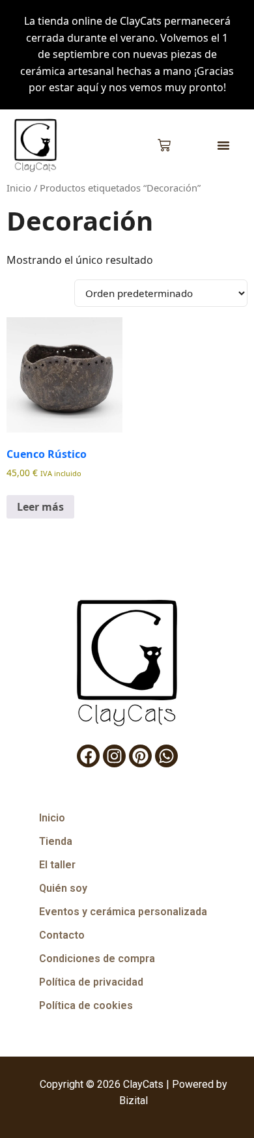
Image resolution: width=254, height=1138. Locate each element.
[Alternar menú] (223, 145)
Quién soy (63, 888)
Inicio (19, 187)
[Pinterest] (140, 756)
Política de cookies (86, 1005)
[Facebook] (88, 756)
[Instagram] (114, 756)
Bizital (133, 1100)
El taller (57, 865)
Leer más (40, 507)
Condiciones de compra (97, 958)
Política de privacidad (91, 982)
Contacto (62, 935)
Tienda (55, 841)
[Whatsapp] (166, 756)
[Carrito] (164, 145)
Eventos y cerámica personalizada (123, 911)
